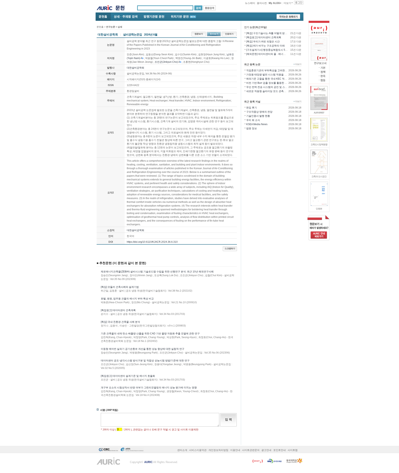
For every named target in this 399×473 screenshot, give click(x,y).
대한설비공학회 (135, 67)
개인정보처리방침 (218, 450)
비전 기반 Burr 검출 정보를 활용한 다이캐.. (269, 82)
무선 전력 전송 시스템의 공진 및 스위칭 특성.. (271, 87)
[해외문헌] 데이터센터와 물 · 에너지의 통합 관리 (272, 54)
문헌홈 (100, 27)
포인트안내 (279, 450)
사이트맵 (293, 450)
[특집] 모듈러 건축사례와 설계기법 (120, 287)
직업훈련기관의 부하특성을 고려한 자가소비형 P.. (273, 70)
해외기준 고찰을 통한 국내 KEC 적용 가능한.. (271, 78)
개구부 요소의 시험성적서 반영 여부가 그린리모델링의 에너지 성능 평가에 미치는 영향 (149, 387)
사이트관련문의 (251, 450)
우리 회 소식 (253, 120)
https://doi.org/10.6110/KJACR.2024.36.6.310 (152, 241)
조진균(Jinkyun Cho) (166, 61)
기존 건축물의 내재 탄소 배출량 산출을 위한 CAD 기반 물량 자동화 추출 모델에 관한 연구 (150, 333)
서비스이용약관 (198, 450)
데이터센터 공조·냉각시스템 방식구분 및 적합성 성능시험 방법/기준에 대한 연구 (145, 360)
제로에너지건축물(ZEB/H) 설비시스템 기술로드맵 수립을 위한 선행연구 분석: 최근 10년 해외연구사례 (157, 271)
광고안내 (266, 450)
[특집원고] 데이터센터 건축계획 (118, 310)
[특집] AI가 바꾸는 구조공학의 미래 (265, 45)
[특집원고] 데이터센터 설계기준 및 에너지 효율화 (128, 375)
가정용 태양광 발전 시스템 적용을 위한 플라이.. (272, 74)
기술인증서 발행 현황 (258, 116)
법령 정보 (251, 128)
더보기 (287, 3)
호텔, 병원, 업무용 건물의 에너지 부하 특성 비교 (127, 298)
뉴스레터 (250, 3)
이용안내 (235, 450)
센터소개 (182, 450)
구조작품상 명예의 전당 (259, 111)
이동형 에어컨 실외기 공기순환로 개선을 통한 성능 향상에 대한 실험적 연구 (142, 348)
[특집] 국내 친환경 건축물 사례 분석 (120, 321)
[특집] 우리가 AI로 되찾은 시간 (263, 41)
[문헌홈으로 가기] (121, 8)
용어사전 (262, 3)
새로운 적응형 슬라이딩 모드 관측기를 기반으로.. (273, 91)
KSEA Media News (256, 124)
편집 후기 (251, 107)
